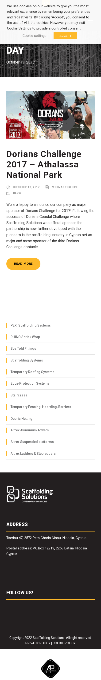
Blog (17, 193)
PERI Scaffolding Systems (31, 325)
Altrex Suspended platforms (32, 442)
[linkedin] (18, 606)
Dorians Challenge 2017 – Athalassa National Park (44, 164)
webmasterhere (65, 187)
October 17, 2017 (26, 187)
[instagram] (45, 606)
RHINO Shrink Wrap (25, 337)
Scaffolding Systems (27, 360)
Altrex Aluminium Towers (30, 430)
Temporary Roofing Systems (32, 372)
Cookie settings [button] (35, 36)
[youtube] (36, 606)
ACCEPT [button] (65, 36)
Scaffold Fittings (23, 348)
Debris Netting (21, 419)
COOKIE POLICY (64, 643)
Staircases (19, 395)
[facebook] (8, 606)
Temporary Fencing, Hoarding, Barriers (41, 407)
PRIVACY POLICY (37, 643)
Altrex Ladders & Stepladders (33, 453)
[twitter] (27, 606)
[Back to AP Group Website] (50, 668)
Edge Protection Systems (30, 383)
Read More (23, 263)
